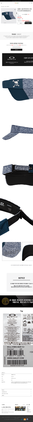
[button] (4, 0)
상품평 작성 (16, 49)
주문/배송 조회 (28, 409)
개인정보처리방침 (29, 411)
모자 (5, 6)
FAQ (27, 407)
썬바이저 (8, 6)
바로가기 (24, 404)
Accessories (2, 6)
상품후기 (28, 408)
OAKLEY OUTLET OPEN (16, 0)
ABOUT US (28, 406)
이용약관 (28, 410)
